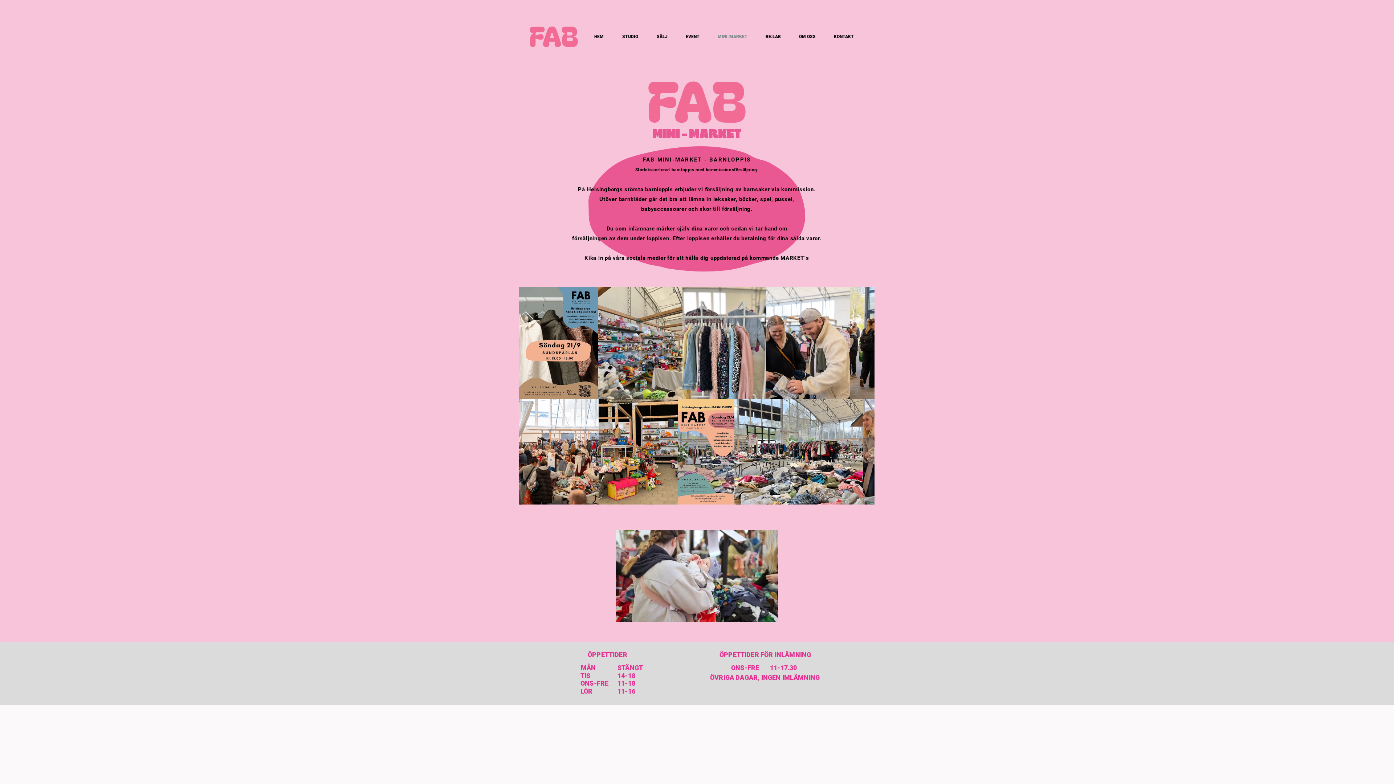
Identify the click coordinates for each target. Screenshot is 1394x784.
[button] (768, 614)
